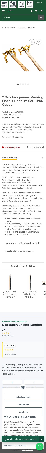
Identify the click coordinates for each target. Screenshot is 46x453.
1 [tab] (18, 84)
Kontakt (38, 2)
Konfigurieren (24, 404)
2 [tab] (20, 84)
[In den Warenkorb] (4, 35)
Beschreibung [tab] (9, 157)
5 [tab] (28, 84)
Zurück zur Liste (10, 27)
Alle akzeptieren (23, 397)
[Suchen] (41, 17)
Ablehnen (23, 412)
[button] (31, 10)
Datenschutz (21, 445)
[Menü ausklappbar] (3, 9)
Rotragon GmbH (27, 450)
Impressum (8, 445)
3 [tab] (23, 84)
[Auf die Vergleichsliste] (32, 42)
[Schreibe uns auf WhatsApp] (39, 446)
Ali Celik (10, 345)
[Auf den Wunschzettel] (38, 42)
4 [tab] (25, 84)
